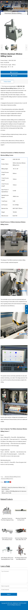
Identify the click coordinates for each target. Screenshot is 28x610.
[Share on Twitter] (7, 482)
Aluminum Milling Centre (7, 478)
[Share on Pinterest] (10, 482)
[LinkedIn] (17, 1)
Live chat (15, 75)
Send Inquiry (15, 72)
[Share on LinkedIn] (8, 482)
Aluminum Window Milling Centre (12, 476)
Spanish (10, 1)
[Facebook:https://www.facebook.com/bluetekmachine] (26, 306)
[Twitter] (16, 1)
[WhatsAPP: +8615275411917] (26, 309)
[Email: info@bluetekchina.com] (26, 312)
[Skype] (20, 1)
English (4, 1)
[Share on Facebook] (5, 482)
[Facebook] (14, 1)
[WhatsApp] (19, 1)
